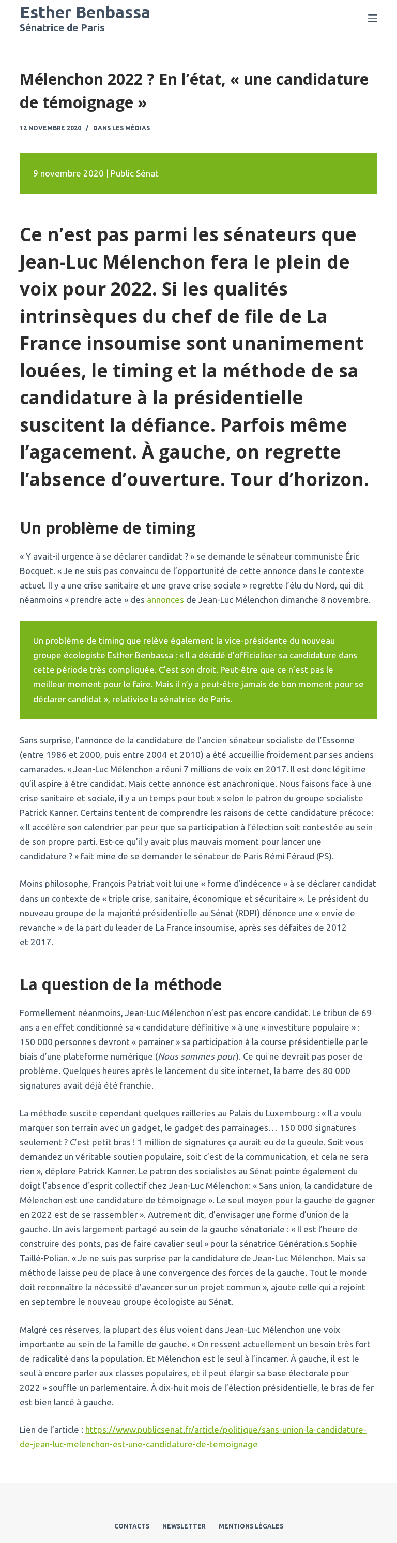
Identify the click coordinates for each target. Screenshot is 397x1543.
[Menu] (372, 18)
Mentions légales (251, 1526)
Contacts (131, 1526)
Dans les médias (121, 128)
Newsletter (184, 1526)
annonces (166, 600)
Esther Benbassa (85, 12)
